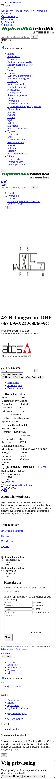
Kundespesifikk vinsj (17, 164)
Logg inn (14, 729)
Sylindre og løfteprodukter (20, 76)
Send (8, 637)
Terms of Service (15, 649)
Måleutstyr (12, 125)
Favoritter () (16, 718)
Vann (10, 137)
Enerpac (11, 73)
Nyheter (5, 546)
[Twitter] (2, 490)
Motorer (11, 117)
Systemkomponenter (17, 95)
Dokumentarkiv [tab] (15, 388)
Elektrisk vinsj (14, 159)
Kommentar (37, 632)
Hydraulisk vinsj (15, 162)
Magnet (11, 145)
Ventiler (11, 112)
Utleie (10, 70)
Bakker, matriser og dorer (19, 64)
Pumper (11, 114)
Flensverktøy (13, 89)
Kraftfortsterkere (15, 142)
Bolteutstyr (12, 81)
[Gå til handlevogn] (2, 45)
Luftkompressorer (16, 139)
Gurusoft (5, 653)
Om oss (5, 536)
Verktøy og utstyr (15, 92)
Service (11, 67)
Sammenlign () (19, 713)
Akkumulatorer (14, 109)
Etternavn (38, 605)
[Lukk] (14, 657)
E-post (36, 609)
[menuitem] (31, 662)
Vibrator (11, 150)
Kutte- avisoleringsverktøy (20, 62)
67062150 (9, 482)
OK (3, 755)
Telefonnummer (41, 612)
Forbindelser (13, 56)
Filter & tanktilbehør (17, 128)
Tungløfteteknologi (16, 87)
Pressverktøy (13, 59)
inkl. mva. (15, 48)
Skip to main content (11, 2)
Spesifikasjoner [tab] (14, 385)
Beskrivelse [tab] (13, 382)
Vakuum (11, 148)
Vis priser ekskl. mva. (33, 776)
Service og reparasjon (18, 153)
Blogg (18, 11)
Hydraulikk (13, 101)
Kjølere (11, 120)
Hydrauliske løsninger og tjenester (24, 106)
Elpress (11, 53)
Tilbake (7, 656)
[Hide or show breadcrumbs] (9, 207)
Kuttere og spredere (17, 84)
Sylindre (11, 123)
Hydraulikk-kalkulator (18, 103)
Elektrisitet (12, 134)
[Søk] (34, 37)
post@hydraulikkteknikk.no (18, 485)
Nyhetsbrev (28, 11)
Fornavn (37, 602)
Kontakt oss (7, 11)
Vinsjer (10, 156)
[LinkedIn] (5, 490)
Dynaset (11, 131)
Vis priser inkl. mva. (11, 776)
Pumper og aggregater (18, 78)
